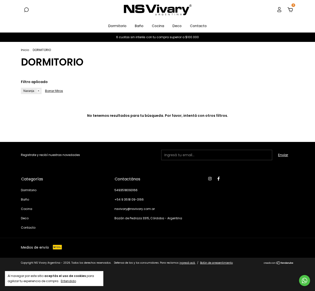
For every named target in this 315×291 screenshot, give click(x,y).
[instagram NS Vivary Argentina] (210, 178)
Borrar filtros (54, 91)
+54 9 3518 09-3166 (129, 199)
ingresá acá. (187, 263)
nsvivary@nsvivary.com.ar (134, 209)
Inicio (25, 50)
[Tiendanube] (278, 263)
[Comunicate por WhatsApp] (304, 280)
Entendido (68, 281)
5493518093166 (126, 190)
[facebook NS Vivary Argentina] (218, 178)
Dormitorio (117, 25)
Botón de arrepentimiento (216, 263)
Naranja (28, 91)
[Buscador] (26, 10)
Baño (139, 25)
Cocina (158, 25)
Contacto (198, 25)
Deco (177, 25)
